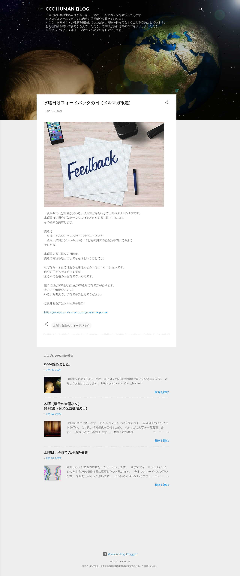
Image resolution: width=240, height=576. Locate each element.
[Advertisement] (106, 65)
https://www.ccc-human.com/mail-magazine (75, 312)
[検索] (201, 10)
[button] (166, 103)
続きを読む (162, 392)
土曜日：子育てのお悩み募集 (66, 452)
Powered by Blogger (122, 554)
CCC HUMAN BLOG (67, 9)
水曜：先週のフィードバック (71, 325)
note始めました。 (58, 364)
